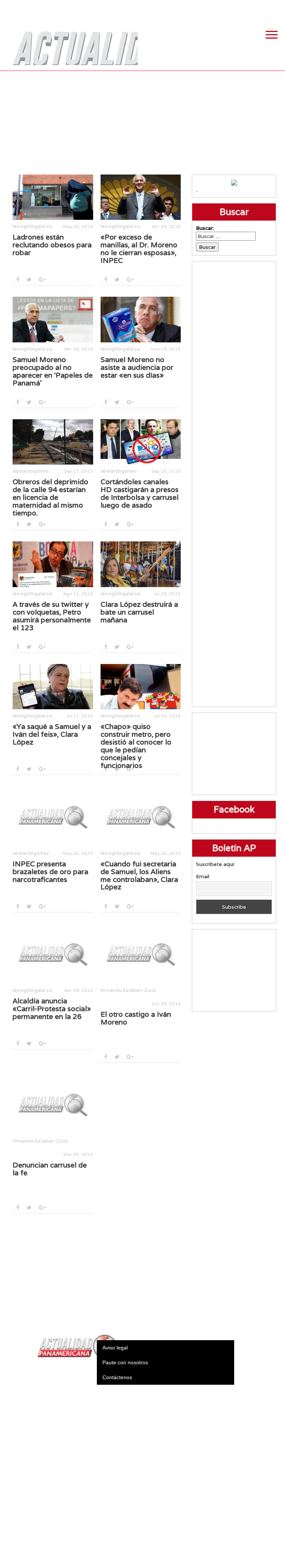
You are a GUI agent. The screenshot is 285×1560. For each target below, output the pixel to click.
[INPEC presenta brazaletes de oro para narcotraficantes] (53, 816)
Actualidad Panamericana (72, 42)
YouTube (275, 7)
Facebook (220, 7)
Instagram (257, 7)
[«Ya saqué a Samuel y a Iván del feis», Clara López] (53, 686)
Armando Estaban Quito (128, 990)
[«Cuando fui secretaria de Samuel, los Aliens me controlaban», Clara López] (141, 816)
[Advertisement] (142, 123)
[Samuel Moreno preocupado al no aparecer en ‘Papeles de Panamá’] (53, 319)
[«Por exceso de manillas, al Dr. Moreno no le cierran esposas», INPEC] (141, 197)
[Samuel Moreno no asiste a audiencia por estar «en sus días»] (141, 319)
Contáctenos (117, 1377)
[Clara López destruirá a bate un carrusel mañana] (141, 564)
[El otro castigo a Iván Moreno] (141, 954)
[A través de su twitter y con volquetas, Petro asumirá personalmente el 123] (53, 564)
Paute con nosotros (125, 1362)
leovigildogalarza (32, 226)
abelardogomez (31, 471)
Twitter (238, 7)
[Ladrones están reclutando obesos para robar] (53, 197)
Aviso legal (115, 1348)
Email (202, 876)
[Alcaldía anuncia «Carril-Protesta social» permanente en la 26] (53, 954)
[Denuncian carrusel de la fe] (53, 1104)
